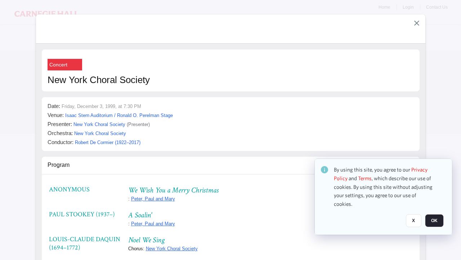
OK (434, 220)
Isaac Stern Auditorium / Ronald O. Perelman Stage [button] (119, 115)
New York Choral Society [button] (99, 124)
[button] (416, 23)
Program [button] (59, 165)
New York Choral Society (172, 248)
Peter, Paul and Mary (153, 199)
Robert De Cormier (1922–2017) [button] (107, 142)
